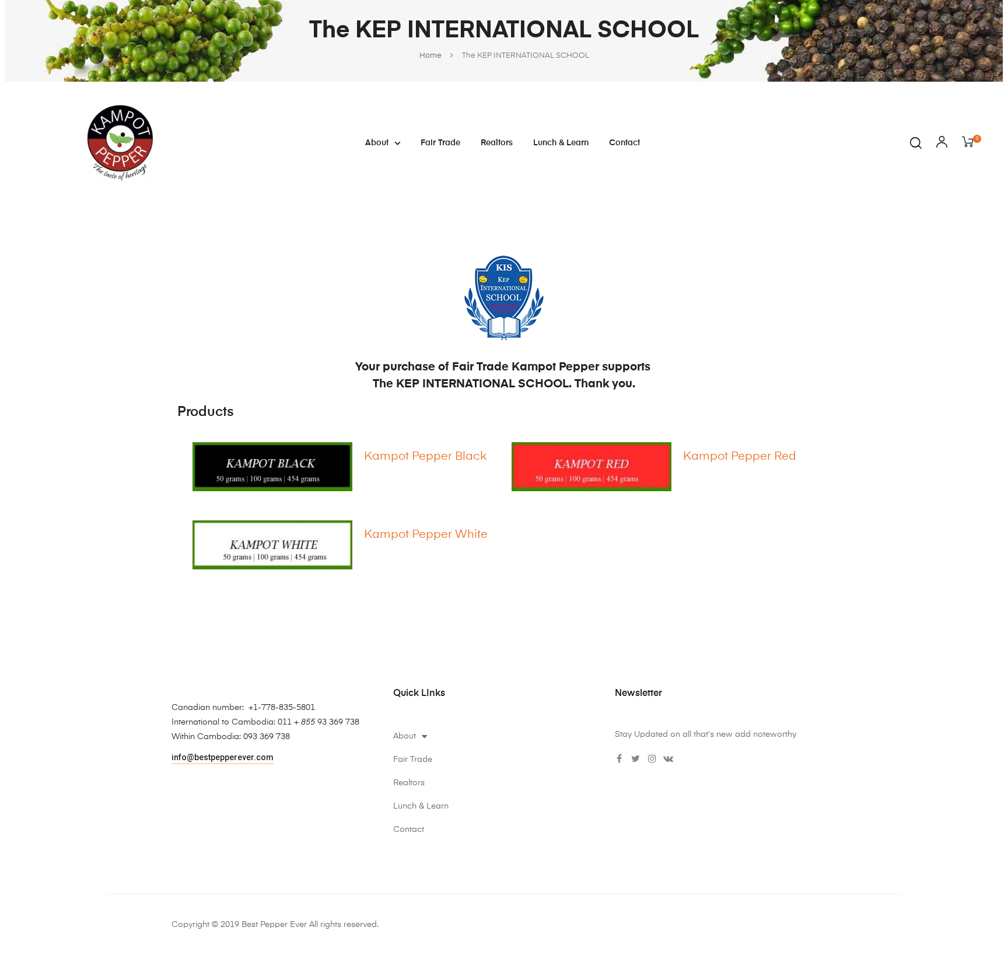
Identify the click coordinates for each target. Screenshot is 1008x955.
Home (430, 56)
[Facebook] (619, 758)
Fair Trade (440, 143)
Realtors (497, 143)
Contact (624, 143)
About (376, 143)
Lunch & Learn (561, 143)
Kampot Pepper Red (739, 457)
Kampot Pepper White (426, 535)
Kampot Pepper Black (425, 457)
